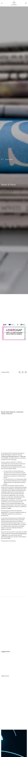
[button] (20, 372)
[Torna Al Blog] (2, 159)
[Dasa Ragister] (14, 3)
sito (19, 523)
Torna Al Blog (8, 159)
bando (9, 508)
